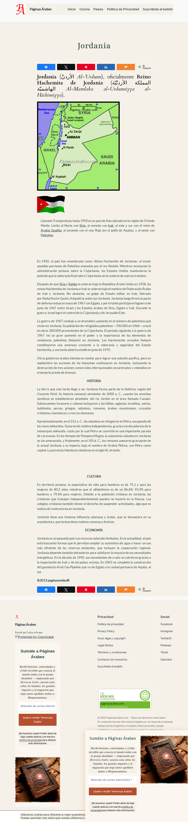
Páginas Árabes (41, 9)
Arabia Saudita (51, 230)
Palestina (47, 235)
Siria (82, 225)
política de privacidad (30, 740)
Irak (110, 225)
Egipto (72, 284)
